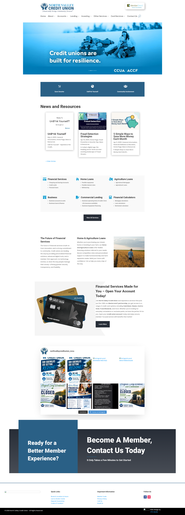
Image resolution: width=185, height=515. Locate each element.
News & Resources (128, 147)
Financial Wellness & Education (124, 145)
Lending (73, 16)
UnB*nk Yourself (57, 134)
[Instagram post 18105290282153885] (79, 370)
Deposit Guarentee (57, 501)
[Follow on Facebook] (145, 497)
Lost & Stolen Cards (58, 499)
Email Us (100, 503)
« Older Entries (51, 161)
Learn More (103, 324)
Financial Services (57, 179)
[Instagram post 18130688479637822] (105, 370)
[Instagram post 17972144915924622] (53, 396)
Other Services (100, 16)
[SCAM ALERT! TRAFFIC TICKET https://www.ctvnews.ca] (105, 396)
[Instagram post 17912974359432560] (79, 396)
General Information (130, 142)
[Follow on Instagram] (149, 497)
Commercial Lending (91, 197)
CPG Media (154, 512)
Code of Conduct (57, 503)
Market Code (101, 496)
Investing (85, 16)
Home (43, 16)
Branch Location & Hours (59, 496)
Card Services (117, 16)
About (50, 16)
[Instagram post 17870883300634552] (53, 370)
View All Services (92, 218)
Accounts (61, 16)
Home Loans (87, 179)
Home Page (61, 140)
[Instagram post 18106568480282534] (132, 396)
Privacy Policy (102, 499)
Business (52, 197)
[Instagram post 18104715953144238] (132, 370)
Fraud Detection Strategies (89, 135)
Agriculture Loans (123, 179)
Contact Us (132, 16)
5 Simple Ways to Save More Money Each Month (124, 136)
